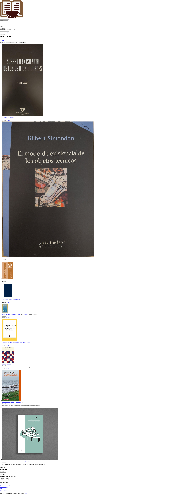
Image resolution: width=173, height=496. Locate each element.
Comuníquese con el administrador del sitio (6, 485)
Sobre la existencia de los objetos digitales (8, 117)
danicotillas (10, 38)
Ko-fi (9, 491)
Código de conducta (3, 488)
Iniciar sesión (2, 34)
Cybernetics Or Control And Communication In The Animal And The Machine (13, 342)
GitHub (26, 493)
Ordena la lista (3, 474)
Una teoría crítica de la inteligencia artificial (8, 402)
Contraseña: (2, 30)
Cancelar (2, 26)
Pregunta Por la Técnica (5, 299)
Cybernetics (4, 364)
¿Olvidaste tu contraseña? (4, 32)
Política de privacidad (3, 490)
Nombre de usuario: (3, 29)
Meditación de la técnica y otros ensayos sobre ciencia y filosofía (11, 314)
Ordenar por (2, 471)
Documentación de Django (4, 487)
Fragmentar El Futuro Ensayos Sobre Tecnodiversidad (10, 461)
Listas (3, 40)
